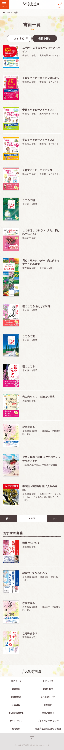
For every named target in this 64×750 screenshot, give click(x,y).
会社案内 (48, 705)
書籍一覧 (32, 24)
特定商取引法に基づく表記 (48, 728)
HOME (6, 12)
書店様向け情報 (16, 713)
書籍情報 (16, 689)
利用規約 (16, 728)
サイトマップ (16, 721)
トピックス (48, 681)
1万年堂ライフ (48, 697)
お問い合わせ (48, 713)
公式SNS (16, 705)
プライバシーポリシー (48, 721)
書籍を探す (48, 689)
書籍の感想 (16, 697)
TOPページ (16, 681)
